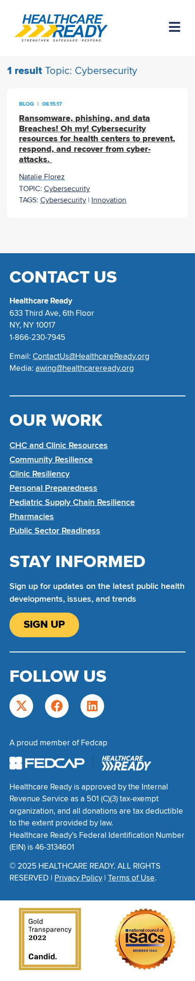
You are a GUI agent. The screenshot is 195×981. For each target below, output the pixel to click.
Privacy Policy (78, 878)
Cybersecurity (67, 188)
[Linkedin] (92, 706)
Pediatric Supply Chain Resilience (72, 502)
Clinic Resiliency (39, 473)
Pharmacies (31, 516)
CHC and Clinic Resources (58, 445)
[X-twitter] (21, 706)
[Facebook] (57, 706)
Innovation (108, 200)
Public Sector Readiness (54, 530)
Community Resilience (51, 459)
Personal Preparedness (53, 488)
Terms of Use (131, 878)
